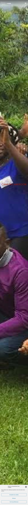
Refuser (14, 498)
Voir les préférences (14, 501)
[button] (26, 487)
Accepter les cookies (14, 494)
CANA (9, 3)
